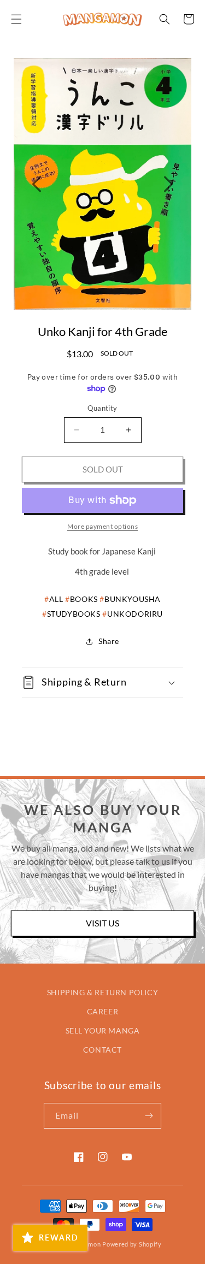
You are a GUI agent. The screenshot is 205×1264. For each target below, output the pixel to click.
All (56, 599)
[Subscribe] (149, 1116)
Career (103, 1011)
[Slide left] (37, 184)
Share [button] (108, 641)
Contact (102, 1049)
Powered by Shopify (132, 1244)
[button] (16, 19)
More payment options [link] (102, 526)
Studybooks (74, 613)
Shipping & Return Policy (102, 992)
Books (84, 599)
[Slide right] (168, 184)
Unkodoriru (135, 613)
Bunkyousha (132, 599)
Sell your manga (103, 1030)
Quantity (102, 408)
